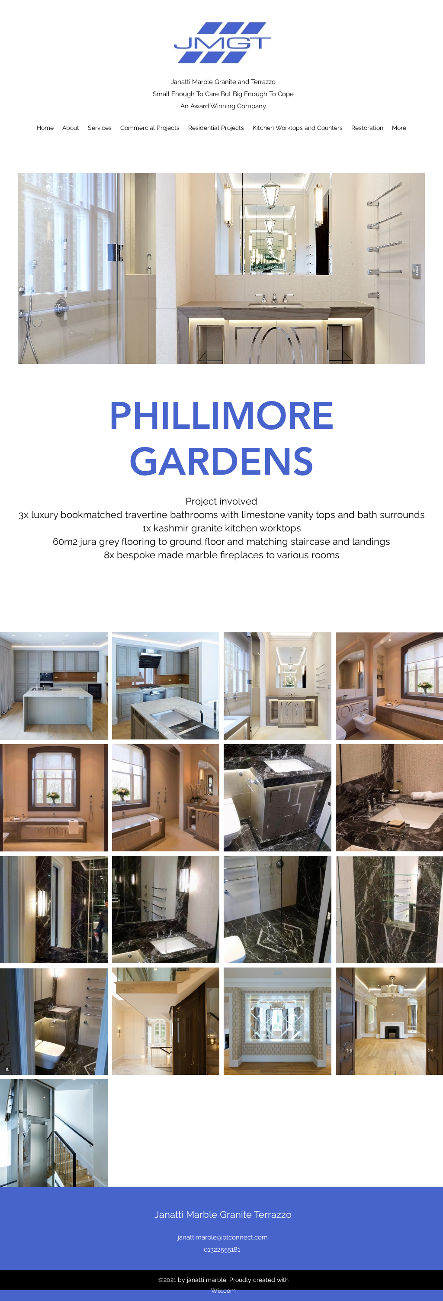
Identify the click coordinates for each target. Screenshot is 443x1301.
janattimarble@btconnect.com (223, 1237)
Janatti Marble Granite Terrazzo (223, 1214)
